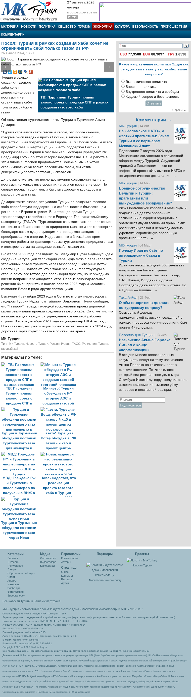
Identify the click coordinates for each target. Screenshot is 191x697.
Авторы (66, 561)
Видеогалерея (16, 595)
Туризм (84, 26)
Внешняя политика (141, 87)
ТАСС (76, 344)
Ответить (153, 103)
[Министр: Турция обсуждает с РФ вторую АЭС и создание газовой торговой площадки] (60, 365)
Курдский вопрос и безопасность (152, 97)
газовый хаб (9, 348)
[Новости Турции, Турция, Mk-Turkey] (142, 560)
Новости (28, 26)
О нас (65, 571)
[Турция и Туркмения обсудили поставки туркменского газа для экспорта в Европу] (21, 409)
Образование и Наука (21, 573)
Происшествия (174, 26)
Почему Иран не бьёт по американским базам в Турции (141, 255)
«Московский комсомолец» (99, 609)
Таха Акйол (128, 297)
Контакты (67, 575)
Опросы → (179, 109)
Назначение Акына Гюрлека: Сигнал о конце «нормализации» (145, 345)
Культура (122, 26)
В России (13, 561)
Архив (65, 583)
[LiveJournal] (25, 71)
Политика (47, 26)
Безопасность (145, 26)
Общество (67, 26)
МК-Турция (10, 26)
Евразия (12, 558)
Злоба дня (13, 588)
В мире (11, 569)
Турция (103, 344)
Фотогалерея (15, 591)
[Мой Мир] (20, 71)
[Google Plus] (31, 71)
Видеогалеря (48, 561)
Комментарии (13, 34)
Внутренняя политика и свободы (152, 92)
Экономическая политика (146, 82)
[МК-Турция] (31, 10)
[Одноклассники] (15, 71)
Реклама (66, 579)
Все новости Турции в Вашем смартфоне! (31, 601)
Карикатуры (47, 565)
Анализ (11, 580)
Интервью (13, 584)
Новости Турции (37, 344)
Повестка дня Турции (136, 335)
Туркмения (89, 344)
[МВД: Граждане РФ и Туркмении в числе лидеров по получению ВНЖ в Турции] (21, 454)
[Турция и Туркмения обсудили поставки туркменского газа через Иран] (20, 499)
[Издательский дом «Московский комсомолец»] (105, 567)
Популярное (15, 565)
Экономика (102, 26)
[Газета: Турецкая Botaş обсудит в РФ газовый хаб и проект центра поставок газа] (60, 409)
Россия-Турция (60, 344)
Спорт (11, 576)
